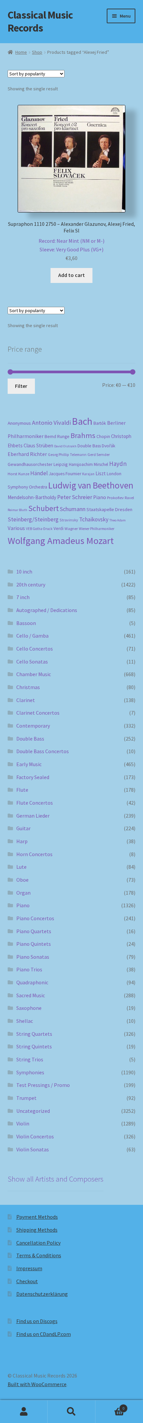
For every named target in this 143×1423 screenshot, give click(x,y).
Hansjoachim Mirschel (88, 464)
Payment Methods (37, 1216)
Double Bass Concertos (42, 751)
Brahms (83, 435)
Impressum (29, 1268)
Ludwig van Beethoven (90, 485)
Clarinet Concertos (38, 712)
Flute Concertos (34, 802)
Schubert (43, 508)
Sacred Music (30, 995)
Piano (99, 497)
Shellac (24, 1021)
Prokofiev (115, 497)
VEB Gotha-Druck (39, 528)
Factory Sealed (32, 777)
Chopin (103, 436)
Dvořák (108, 446)
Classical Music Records (40, 21)
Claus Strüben (38, 445)
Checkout (27, 1281)
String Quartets (34, 1033)
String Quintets (34, 1046)
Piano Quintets (33, 943)
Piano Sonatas (32, 956)
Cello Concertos (34, 648)
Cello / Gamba (32, 635)
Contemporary (33, 725)
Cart (110, 1406)
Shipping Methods (37, 1229)
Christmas (28, 687)
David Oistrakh (65, 446)
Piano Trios (29, 969)
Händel (39, 473)
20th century (30, 584)
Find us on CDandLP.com (43, 1334)
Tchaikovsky (93, 519)
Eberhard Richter (27, 454)
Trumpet (26, 1098)
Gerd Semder (98, 454)
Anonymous (19, 423)
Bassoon (26, 623)
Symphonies (30, 1072)
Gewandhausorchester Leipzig (38, 464)
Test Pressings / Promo (43, 1085)
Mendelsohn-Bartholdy (32, 497)
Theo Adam (117, 520)
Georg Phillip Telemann (67, 454)
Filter (21, 386)
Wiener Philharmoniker (96, 528)
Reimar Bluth (17, 510)
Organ (23, 892)
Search (71, 1411)
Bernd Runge (57, 436)
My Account (24, 1411)
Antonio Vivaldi (51, 422)
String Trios (29, 1059)
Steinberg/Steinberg (33, 519)
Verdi (59, 528)
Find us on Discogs (37, 1321)
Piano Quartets (33, 931)
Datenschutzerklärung (42, 1293)
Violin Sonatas (32, 1149)
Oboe (22, 879)
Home (21, 52)
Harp (22, 841)
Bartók (99, 423)
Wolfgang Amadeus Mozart (61, 541)
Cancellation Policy (38, 1242)
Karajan (88, 474)
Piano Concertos (35, 918)
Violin (22, 1123)
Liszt (100, 473)
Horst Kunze (18, 473)
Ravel (129, 497)
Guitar (23, 828)
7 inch (23, 597)
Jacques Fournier (65, 474)
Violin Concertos (35, 1136)
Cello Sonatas (32, 661)
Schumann (72, 509)
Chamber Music (33, 674)
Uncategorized (33, 1111)
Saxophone (29, 1008)
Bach (82, 421)
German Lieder (33, 815)
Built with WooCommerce (37, 1384)
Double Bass (89, 446)
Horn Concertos (34, 854)
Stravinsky (69, 519)
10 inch (24, 571)
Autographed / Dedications (46, 610)
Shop (37, 52)
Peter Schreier (74, 497)
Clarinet (25, 700)
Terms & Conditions (38, 1255)
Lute (21, 866)
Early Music (29, 764)
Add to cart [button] (71, 275)
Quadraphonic (32, 982)
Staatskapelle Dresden (109, 509)
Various (16, 528)
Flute (22, 789)
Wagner (71, 528)
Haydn (118, 464)
